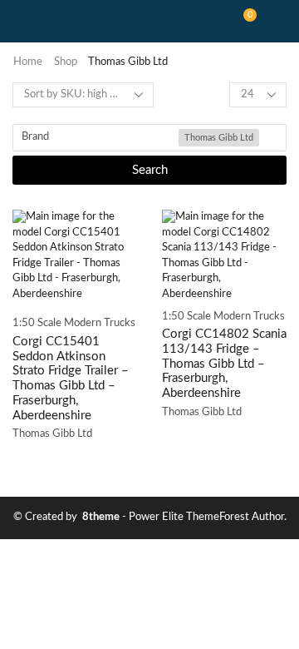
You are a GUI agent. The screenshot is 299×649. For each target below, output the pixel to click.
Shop (65, 62)
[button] (244, 21)
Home (27, 62)
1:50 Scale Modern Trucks (73, 323)
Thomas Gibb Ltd (52, 434)
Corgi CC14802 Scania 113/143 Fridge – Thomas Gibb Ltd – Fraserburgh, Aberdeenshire (224, 363)
